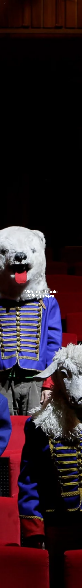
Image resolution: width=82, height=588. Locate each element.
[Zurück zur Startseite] (4, 3)
